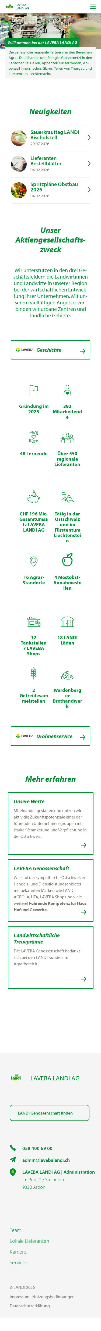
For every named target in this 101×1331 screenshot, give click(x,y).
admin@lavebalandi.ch (46, 1160)
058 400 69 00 (37, 1148)
